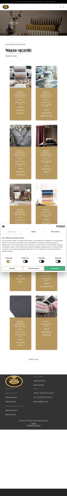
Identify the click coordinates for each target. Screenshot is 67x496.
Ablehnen (12, 268)
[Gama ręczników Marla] (46, 195)
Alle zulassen (55, 268)
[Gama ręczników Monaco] (20, 77)
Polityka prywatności (33, 425)
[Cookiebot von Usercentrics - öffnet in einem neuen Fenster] (57, 226)
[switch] (25, 261)
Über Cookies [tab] (55, 231)
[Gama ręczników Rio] (46, 276)
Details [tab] (33, 231)
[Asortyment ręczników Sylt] (20, 195)
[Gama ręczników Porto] (20, 306)
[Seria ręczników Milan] (20, 273)
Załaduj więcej (33, 359)
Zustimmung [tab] (12, 231)
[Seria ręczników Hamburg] (20, 136)
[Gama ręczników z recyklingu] (46, 306)
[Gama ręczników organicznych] (46, 77)
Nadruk (33, 423)
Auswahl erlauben (33, 268)
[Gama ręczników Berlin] (46, 136)
